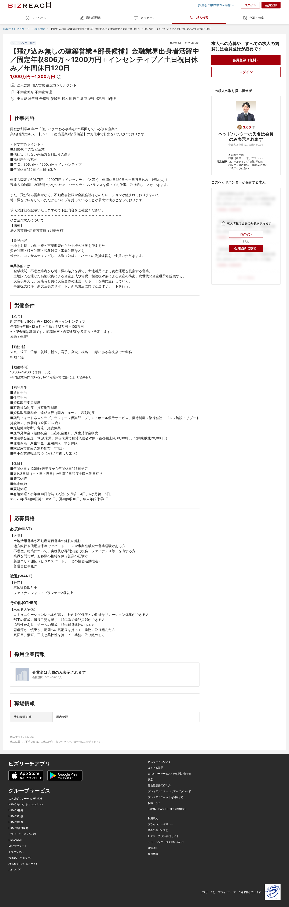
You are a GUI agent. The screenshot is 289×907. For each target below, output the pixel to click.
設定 (150, 779)
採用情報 (153, 854)
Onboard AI (15, 840)
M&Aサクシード (17, 846)
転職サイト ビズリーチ (16, 28)
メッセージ (147, 17)
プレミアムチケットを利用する (165, 797)
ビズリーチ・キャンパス (22, 834)
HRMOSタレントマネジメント (25, 804)
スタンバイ (14, 869)
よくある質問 (155, 767)
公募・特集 (256, 17)
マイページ (39, 17)
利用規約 (153, 818)
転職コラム (154, 803)
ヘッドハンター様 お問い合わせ (166, 842)
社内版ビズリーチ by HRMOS (25, 798)
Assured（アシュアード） (23, 863)
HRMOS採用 (15, 810)
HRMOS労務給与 (18, 828)
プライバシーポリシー (160, 824)
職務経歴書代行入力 (159, 785)
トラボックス (16, 852)
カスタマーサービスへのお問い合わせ (169, 773)
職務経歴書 (93, 17)
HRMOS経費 (15, 822)
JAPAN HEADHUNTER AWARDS (167, 809)
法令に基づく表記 (158, 830)
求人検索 (202, 17)
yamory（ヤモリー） (20, 857)
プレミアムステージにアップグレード (169, 791)
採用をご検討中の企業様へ (216, 5)
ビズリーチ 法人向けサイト (163, 836)
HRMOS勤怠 (15, 816)
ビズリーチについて (159, 762)
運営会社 (153, 848)
